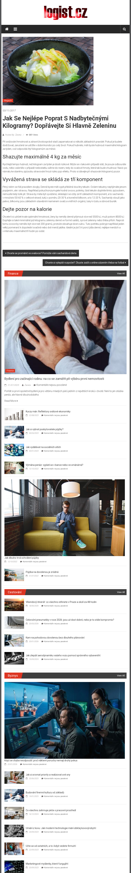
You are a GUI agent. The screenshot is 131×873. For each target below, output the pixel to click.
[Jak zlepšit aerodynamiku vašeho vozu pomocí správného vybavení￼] (14, 658)
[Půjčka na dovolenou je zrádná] (14, 574)
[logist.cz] (7, 29)
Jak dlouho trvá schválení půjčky (21, 557)
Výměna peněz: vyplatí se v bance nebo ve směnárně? (55, 465)
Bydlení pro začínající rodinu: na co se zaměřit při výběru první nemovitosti (54, 378)
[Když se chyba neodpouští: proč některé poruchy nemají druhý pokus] (64, 720)
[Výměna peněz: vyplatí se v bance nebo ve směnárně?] (14, 467)
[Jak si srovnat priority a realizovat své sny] (14, 777)
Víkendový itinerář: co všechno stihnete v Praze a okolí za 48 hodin (61, 602)
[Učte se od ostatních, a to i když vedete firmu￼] (14, 848)
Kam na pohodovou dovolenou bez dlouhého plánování (55, 637)
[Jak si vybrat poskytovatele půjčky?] (14, 432)
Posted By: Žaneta (13, 135)
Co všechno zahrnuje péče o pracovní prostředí (51, 810)
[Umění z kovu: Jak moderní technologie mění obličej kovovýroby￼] (14, 830)
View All (121, 273)
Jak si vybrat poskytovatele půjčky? (45, 429)
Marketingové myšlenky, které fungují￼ (47, 863)
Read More (10, 400)
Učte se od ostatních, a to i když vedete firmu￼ (51, 846)
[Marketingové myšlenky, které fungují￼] (14, 866)
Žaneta (27, 385)
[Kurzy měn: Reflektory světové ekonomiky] (14, 414)
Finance (10, 371)
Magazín (8, 100)
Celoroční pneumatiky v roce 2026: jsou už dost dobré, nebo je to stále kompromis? (70, 619)
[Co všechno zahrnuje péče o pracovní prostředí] (14, 812)
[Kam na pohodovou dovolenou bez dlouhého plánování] (14, 640)
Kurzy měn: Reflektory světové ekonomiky (48, 411)
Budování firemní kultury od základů (45, 792)
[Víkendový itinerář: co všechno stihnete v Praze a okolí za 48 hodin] (14, 604)
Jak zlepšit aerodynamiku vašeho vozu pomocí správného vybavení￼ (63, 655)
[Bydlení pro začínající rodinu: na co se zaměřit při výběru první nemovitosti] (65, 326)
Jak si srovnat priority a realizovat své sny (48, 774)
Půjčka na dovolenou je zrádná (42, 572)
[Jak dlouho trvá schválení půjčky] (64, 517)
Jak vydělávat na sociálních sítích (43, 447)
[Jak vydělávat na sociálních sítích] (14, 449)
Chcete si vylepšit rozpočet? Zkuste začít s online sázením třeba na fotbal (84, 262)
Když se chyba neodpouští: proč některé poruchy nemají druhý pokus (40, 760)
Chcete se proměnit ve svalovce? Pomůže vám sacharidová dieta (41, 253)
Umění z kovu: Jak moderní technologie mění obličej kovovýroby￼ (61, 828)
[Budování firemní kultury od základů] (14, 795)
